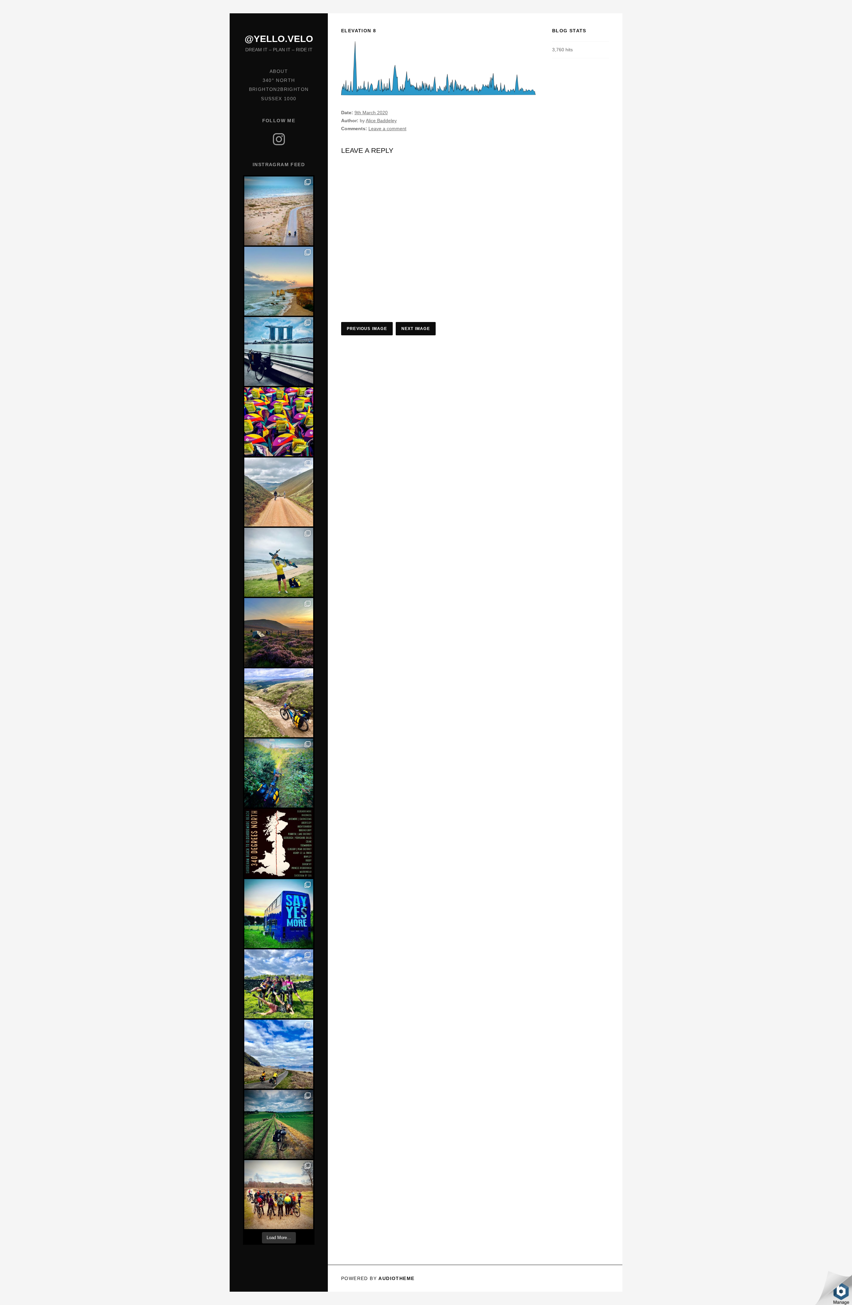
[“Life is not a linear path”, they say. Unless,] (278, 843)
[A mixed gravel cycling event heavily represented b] (278, 1194)
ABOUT (279, 71)
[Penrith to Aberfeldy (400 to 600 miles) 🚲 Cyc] (278, 632)
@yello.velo (279, 39)
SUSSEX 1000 (278, 98)
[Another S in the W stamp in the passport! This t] (278, 421)
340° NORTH (279, 80)
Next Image (415, 328)
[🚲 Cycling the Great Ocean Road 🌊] (278, 281)
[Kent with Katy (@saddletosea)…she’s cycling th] (278, 210)
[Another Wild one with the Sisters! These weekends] (278, 983)
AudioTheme (396, 1278)
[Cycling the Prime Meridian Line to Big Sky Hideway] (278, 913)
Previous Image (367, 328)
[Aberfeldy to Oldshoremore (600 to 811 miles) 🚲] (278, 562)
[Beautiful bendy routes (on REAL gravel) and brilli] (278, 492)
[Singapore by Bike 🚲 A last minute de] (278, 351)
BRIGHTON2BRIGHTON (279, 89)
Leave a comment (387, 128)
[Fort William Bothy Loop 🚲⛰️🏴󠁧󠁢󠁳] (278, 1054)
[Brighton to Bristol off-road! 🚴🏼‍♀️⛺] (278, 1124)
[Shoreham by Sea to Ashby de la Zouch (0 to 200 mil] (278, 773)
